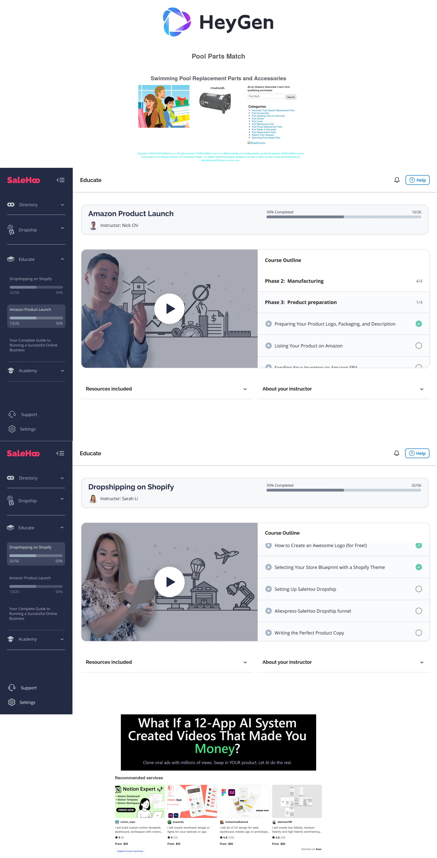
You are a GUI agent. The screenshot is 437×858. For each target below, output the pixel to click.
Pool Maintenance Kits (263, 124)
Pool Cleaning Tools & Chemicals (268, 115)
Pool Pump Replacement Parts (267, 126)
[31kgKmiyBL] (163, 106)
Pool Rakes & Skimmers (264, 129)
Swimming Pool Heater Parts (266, 137)
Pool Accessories (260, 113)
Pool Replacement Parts (264, 132)
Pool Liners (257, 121)
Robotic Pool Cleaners (263, 134)
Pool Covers (258, 118)
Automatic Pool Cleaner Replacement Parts (273, 110)
